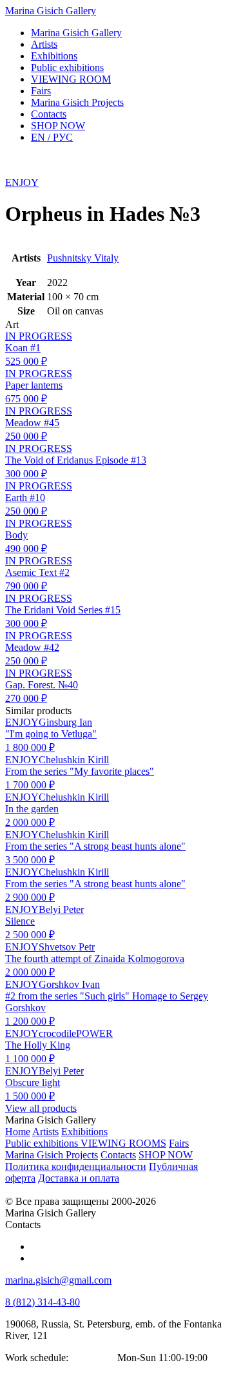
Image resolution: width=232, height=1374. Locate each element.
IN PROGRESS (38, 336)
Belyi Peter (61, 909)
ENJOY (22, 182)
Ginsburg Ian (65, 722)
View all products (41, 1108)
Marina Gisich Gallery (50, 10)
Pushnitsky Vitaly (83, 257)
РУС (52, 137)
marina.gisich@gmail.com (58, 1280)
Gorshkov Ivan (69, 984)
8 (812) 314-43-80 (42, 1302)
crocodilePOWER (76, 1033)
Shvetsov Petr (67, 946)
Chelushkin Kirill (74, 759)
